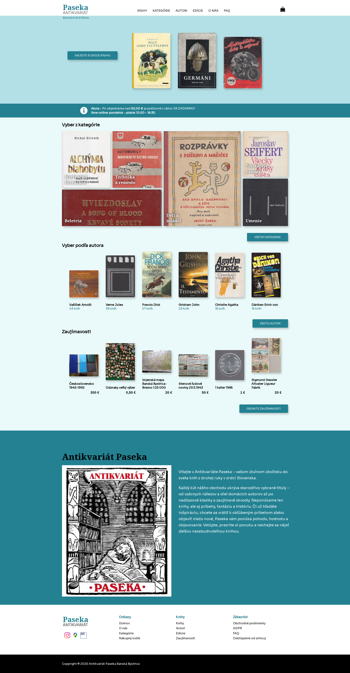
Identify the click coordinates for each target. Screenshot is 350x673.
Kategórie (161, 11)
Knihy (142, 11)
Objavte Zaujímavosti (264, 408)
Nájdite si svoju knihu (92, 55)
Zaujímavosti (185, 638)
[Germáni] (198, 61)
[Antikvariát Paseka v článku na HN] (83, 636)
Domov (124, 623)
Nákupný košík (129, 638)
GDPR (237, 628)
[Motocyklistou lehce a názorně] (244, 63)
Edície (198, 11)
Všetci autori (270, 323)
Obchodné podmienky (249, 623)
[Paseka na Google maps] (75, 636)
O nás (213, 11)
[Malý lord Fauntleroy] (152, 61)
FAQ (227, 11)
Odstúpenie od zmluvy (249, 638)
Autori (181, 11)
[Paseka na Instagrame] (67, 636)
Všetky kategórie (267, 237)
